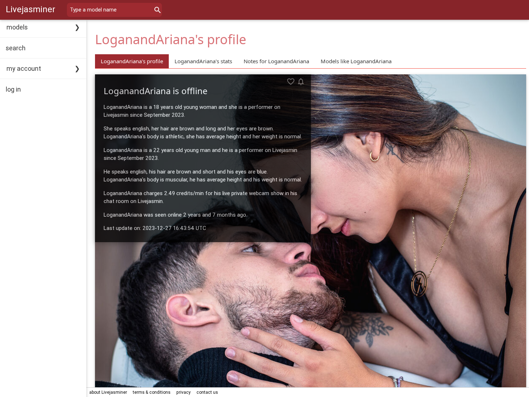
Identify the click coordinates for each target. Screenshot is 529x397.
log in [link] (13, 89)
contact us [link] (207, 392)
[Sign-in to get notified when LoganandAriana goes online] (301, 81)
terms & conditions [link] (152, 392)
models (17, 27)
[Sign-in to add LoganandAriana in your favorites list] (290, 81)
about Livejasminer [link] (108, 392)
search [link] (16, 48)
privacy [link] (183, 392)
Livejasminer (30, 9)
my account (23, 68)
